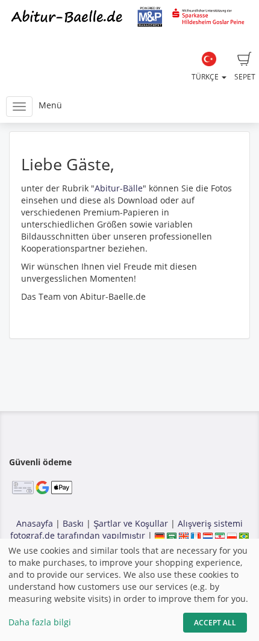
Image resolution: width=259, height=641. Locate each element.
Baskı (73, 523)
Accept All (215, 623)
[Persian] (220, 535)
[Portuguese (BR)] (244, 535)
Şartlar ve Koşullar (130, 523)
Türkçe (206, 77)
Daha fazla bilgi (39, 622)
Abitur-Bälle (119, 188)
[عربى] (171, 535)
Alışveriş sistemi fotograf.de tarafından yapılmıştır (126, 529)
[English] (184, 535)
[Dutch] (208, 535)
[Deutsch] (159, 535)
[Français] (196, 535)
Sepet (244, 77)
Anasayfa (34, 523)
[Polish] (232, 535)
